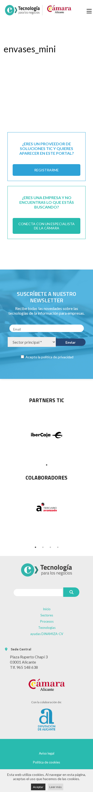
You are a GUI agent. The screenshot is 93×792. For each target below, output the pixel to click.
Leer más (55, 787)
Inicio (47, 609)
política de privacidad (57, 357)
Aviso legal (46, 753)
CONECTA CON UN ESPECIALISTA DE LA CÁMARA (46, 226)
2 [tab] (42, 547)
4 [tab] (57, 547)
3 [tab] (50, 547)
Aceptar (38, 787)
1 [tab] (46, 464)
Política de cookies (46, 762)
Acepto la (49, 357)
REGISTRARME (46, 170)
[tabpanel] (46, 507)
